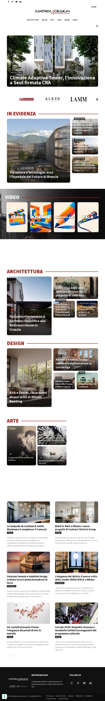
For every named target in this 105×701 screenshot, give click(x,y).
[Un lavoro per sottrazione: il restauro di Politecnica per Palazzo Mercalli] (64, 309)
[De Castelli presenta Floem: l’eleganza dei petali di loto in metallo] (28, 613)
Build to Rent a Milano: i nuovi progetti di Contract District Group (75, 527)
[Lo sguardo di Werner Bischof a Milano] (21, 445)
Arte (10, 454)
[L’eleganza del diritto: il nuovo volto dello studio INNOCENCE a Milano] (76, 562)
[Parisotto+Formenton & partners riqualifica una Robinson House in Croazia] (29, 306)
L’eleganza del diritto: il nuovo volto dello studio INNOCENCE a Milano (76, 578)
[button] (97, 26)
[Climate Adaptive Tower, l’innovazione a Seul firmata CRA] (52, 61)
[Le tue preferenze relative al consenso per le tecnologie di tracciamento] (4, 696)
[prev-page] (8, 655)
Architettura (16, 72)
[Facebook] (8, 1)
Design (12, 388)
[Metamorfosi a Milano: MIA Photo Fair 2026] (52, 455)
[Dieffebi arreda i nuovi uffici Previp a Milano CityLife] (64, 381)
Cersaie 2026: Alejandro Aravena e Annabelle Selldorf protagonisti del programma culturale (75, 630)
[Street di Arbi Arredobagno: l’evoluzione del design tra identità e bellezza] (87, 381)
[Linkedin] (90, 683)
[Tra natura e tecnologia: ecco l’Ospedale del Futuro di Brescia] (38, 151)
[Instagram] (12, 1)
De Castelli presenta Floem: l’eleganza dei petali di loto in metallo (24, 630)
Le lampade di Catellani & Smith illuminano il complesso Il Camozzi (27, 527)
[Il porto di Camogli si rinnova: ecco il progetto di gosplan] (87, 309)
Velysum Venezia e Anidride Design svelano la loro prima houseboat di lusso (27, 579)
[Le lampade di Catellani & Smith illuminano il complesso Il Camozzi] (28, 512)
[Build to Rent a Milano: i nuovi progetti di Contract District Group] (76, 512)
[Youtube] (16, 1)
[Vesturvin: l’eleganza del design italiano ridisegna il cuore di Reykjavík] (85, 145)
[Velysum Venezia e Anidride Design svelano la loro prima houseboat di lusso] (28, 562)
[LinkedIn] (20, 1)
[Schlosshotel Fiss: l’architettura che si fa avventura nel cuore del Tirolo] (85, 164)
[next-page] (12, 655)
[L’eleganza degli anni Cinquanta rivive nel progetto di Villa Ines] (75, 288)
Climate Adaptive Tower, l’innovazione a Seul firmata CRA (52, 80)
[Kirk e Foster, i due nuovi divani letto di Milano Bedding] (29, 377)
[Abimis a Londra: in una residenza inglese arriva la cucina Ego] (75, 359)
